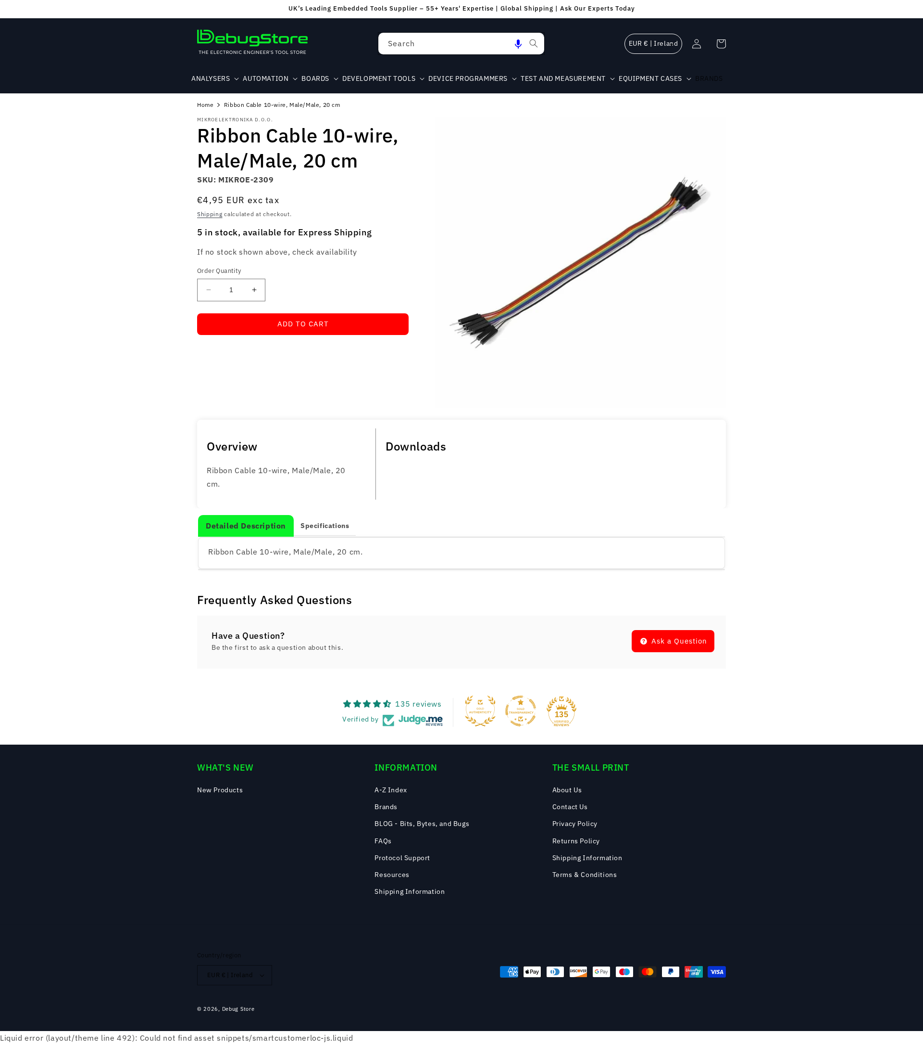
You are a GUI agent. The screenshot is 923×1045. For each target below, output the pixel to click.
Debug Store (238, 1009)
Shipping (210, 214)
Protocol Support (402, 857)
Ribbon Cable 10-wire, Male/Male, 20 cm (282, 104)
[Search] (533, 43)
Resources (391, 874)
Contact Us (570, 806)
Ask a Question (678, 640)
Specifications (324, 525)
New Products (220, 790)
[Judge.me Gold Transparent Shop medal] (520, 711)
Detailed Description (246, 525)
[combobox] (461, 43)
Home (205, 104)
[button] (518, 43)
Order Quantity (219, 271)
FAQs (382, 841)
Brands (386, 806)
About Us (567, 790)
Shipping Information (409, 891)
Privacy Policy (575, 823)
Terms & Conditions (584, 874)
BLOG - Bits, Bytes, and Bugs (421, 823)
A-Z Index (390, 790)
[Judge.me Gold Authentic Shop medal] (480, 711)
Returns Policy (576, 841)
